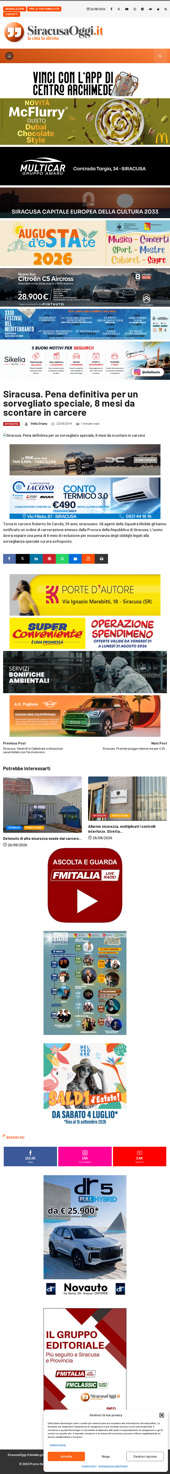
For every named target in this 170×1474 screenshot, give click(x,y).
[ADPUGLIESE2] (85, 716)
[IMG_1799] (85, 633)
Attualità (11, 424)
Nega (106, 1456)
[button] (162, 1415)
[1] (85, 1370)
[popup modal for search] (160, 56)
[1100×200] (85, 202)
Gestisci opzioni (145, 1456)
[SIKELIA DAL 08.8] (85, 360)
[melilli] (85, 983)
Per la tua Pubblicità (44, 8)
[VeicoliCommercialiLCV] (85, 166)
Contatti (11, 14)
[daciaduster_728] (85, 459)
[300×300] (85, 1084)
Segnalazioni (14, 8)
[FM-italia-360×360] (85, 885)
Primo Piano (35, 815)
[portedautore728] (85, 594)
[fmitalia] (85, 324)
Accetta (66, 1456)
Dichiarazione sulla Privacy (113, 1466)
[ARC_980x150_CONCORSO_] (85, 83)
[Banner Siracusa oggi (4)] (85, 287)
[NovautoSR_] (85, 1237)
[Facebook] (111, 8)
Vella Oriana (39, 423)
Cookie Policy (89, 1466)
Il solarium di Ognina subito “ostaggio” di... (123, 839)
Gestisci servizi (58, 1445)
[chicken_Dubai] (85, 121)
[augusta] (85, 243)
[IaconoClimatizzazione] (85, 498)
